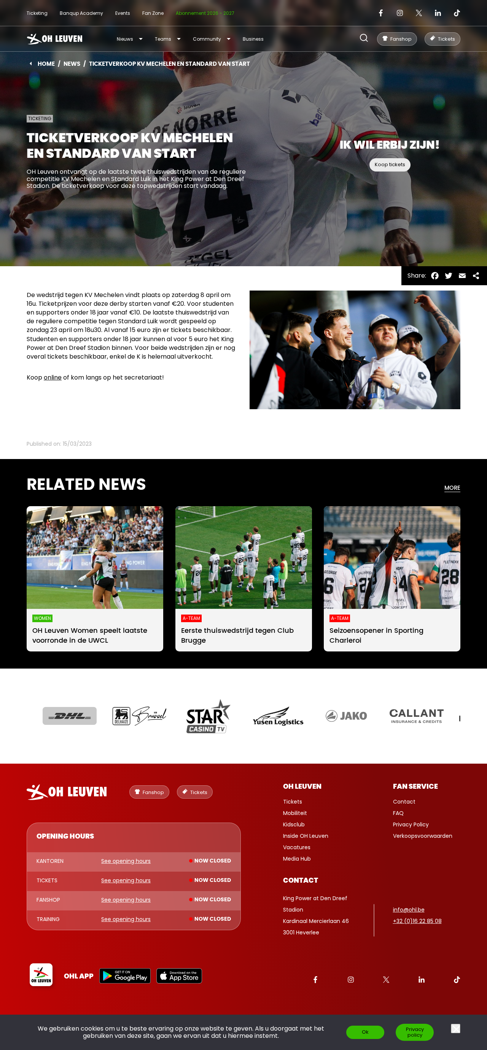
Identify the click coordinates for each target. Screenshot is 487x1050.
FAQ (398, 813)
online (53, 377)
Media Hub (297, 859)
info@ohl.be (409, 909)
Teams (163, 39)
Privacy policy (415, 1032)
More (452, 488)
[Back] (31, 63)
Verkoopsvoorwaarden (422, 836)
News (72, 64)
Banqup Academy (81, 13)
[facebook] (380, 13)
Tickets (292, 801)
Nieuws (125, 39)
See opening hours (126, 861)
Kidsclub (294, 824)
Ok (365, 1032)
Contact (404, 801)
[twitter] (418, 13)
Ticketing (37, 13)
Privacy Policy (411, 824)
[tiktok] (457, 13)
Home (46, 64)
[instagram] (399, 13)
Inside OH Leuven (305, 836)
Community (207, 39)
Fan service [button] (415, 786)
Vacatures (296, 847)
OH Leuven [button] (302, 786)
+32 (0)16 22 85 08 (417, 921)
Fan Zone (153, 13)
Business (253, 39)
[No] (455, 1028)
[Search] (364, 38)
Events (122, 13)
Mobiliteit (295, 813)
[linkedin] (437, 13)
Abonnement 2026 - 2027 (205, 13)
